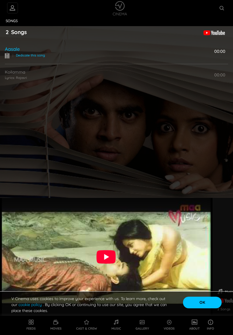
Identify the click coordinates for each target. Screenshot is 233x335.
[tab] (12, 21)
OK (202, 302)
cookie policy (30, 304)
